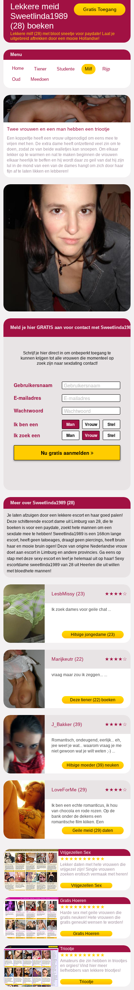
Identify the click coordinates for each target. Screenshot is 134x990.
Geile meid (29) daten (92, 830)
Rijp (106, 69)
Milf (88, 69)
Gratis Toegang (99, 9)
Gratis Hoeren (86, 933)
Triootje (86, 981)
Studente (66, 69)
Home (18, 68)
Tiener (40, 69)
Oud (16, 79)
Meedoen (40, 79)
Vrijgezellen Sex (86, 885)
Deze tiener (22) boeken (92, 699)
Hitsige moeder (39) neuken (93, 765)
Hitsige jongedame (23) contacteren (93, 635)
